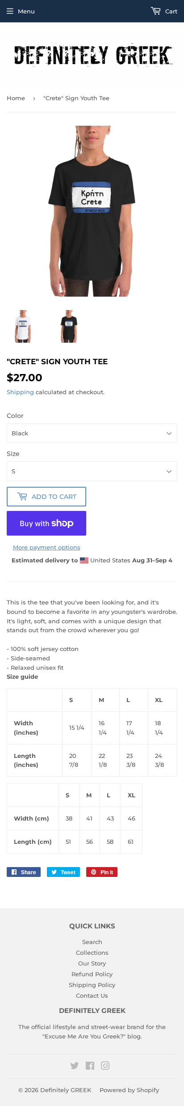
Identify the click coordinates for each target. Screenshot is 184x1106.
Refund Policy (92, 974)
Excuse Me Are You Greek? (84, 1036)
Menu (26, 11)
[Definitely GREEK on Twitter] (74, 1067)
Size (13, 454)
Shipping (20, 392)
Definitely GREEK (65, 1089)
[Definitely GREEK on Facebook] (90, 1067)
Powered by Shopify (129, 1089)
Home (16, 98)
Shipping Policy (92, 984)
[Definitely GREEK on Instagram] (105, 1067)
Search (92, 941)
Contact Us (92, 995)
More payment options (46, 547)
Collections (92, 952)
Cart (170, 11)
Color (15, 416)
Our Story (92, 963)
